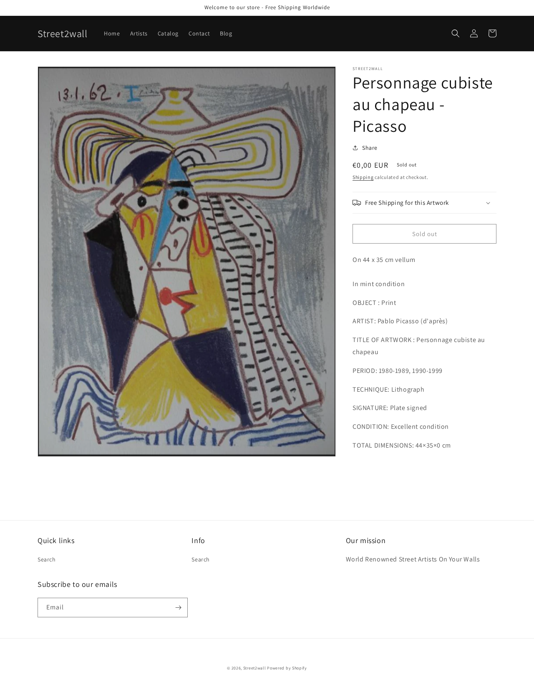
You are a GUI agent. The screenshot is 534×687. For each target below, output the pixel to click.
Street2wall (254, 668)
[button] (455, 33)
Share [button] (370, 147)
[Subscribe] (178, 607)
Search (47, 559)
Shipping (363, 177)
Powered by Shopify (287, 668)
